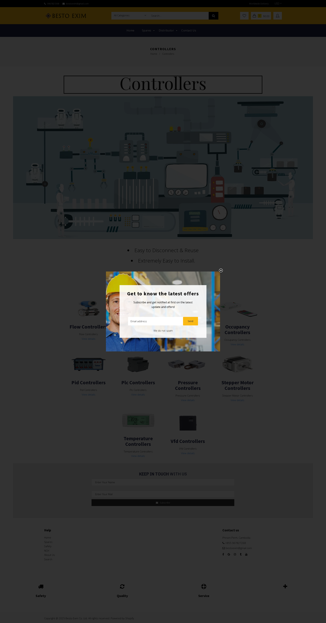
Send (190, 321)
